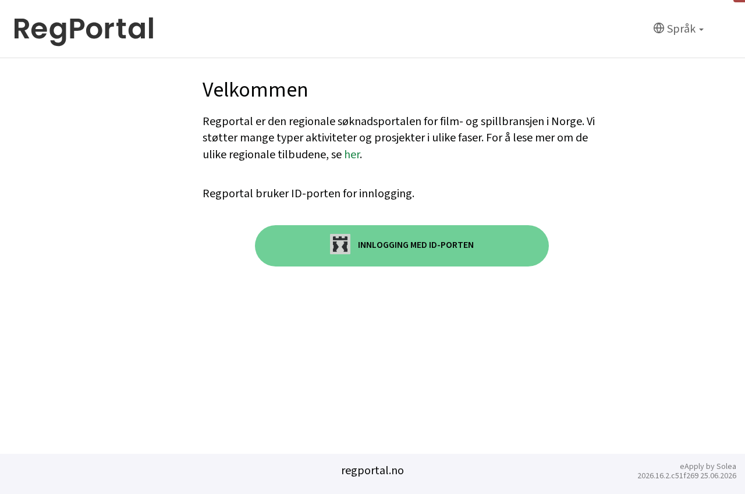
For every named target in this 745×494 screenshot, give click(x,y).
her (352, 155)
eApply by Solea (708, 466)
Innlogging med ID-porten (415, 245)
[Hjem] (84, 29)
